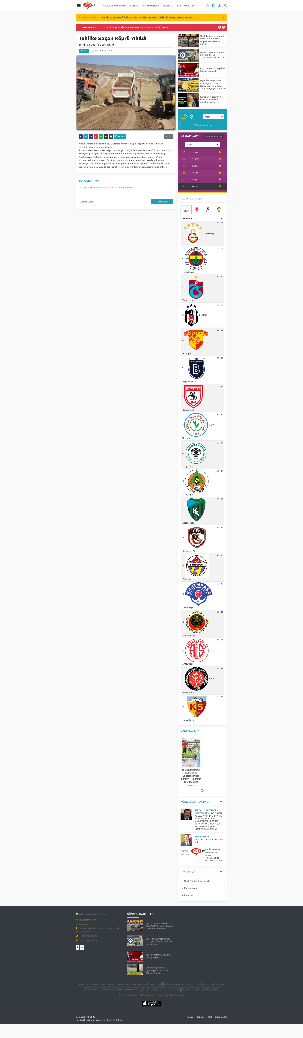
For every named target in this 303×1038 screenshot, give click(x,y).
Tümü (220, 802)
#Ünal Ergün (124, 984)
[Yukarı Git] (294, 1030)
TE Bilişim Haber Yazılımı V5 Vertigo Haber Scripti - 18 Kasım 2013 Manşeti (191, 776)
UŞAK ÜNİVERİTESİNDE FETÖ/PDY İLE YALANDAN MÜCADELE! (212, 55)
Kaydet (121, 136)
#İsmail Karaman (210, 990)
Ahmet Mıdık (202, 836)
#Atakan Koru (159, 990)
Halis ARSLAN (212, 849)
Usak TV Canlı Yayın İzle (196, 881)
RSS (210, 1017)
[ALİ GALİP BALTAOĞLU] (188, 814)
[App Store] (151, 1003)
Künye (190, 1017)
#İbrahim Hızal (132, 990)
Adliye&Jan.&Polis (115, 5)
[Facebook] (77, 947)
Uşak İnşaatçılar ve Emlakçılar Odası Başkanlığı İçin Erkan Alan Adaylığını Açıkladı (213, 84)
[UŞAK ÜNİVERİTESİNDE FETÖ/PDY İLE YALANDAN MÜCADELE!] (188, 55)
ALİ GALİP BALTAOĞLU (206, 810)
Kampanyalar (190, 888)
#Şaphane (84, 984)
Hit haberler (151, 5)
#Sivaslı (161, 995)
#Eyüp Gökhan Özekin (213, 984)
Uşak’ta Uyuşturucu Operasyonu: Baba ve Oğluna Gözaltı (157, 970)
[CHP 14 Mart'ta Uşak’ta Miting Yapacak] (188, 70)
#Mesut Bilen (193, 984)
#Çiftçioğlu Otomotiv (174, 984)
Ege (179, 5)
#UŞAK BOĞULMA (191, 990)
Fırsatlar (188, 895)
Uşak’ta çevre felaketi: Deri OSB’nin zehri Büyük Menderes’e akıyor (148, 17)
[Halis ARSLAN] (193, 852)
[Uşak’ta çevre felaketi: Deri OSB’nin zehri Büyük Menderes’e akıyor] (188, 40)
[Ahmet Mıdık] (188, 840)
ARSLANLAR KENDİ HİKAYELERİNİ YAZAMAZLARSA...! (214, 856)
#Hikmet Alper (91, 990)
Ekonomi (168, 5)
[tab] (186, 209)
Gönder (162, 201)
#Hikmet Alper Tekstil (111, 990)
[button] (79, 5)
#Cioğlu (146, 990)
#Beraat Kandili (140, 984)
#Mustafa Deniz (147, 995)
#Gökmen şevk (175, 995)
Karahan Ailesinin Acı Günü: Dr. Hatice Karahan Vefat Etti (211, 99)
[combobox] (213, 117)
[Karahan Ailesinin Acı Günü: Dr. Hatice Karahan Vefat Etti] (188, 100)
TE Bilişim (118, 1020)
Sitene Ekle (221, 1017)
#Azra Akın (174, 990)
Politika (190, 5)
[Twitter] (82, 947)
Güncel (134, 5)
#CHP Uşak (156, 984)
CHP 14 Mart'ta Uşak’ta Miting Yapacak (124, 29)
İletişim (200, 1017)
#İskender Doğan (129, 995)
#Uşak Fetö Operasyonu (103, 984)
